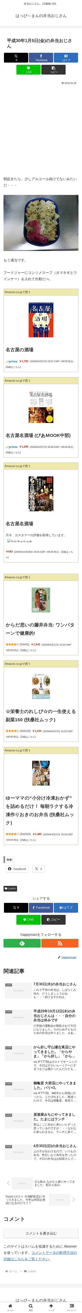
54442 (24, 644)
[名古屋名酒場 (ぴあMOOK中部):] (41, 407)
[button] (53, 70)
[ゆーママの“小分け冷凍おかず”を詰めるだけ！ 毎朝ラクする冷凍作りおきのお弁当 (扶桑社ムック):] (41, 773)
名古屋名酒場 (19, 523)
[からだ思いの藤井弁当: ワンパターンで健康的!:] (41, 600)
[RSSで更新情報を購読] (60, 943)
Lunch (12, 888)
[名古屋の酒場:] (41, 319)
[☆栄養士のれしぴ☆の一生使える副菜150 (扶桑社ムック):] (41, 686)
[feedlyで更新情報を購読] (22, 943)
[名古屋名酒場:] (41, 493)
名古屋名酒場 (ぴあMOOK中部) (38, 435)
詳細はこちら (13, 367)
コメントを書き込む (41, 1233)
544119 (25, 731)
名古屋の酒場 (19, 349)
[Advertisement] (41, 129)
